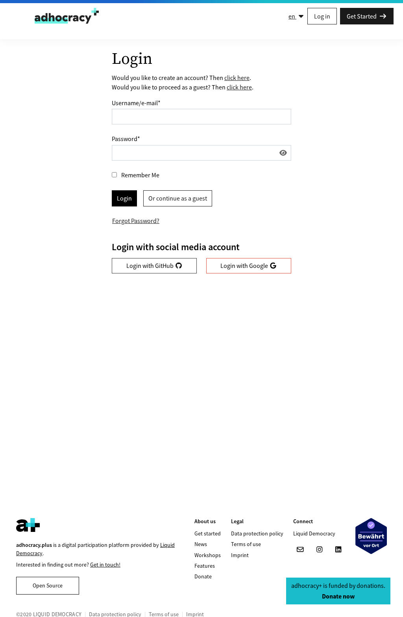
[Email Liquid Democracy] (300, 550)
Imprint (240, 555)
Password (126, 139)
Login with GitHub (150, 265)
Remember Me (140, 175)
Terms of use (246, 544)
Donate (203, 576)
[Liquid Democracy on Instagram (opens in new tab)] (319, 550)
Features (204, 565)
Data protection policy (257, 533)
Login (124, 198)
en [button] (292, 16)
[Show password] (283, 153)
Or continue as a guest (177, 198)
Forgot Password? (135, 221)
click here (237, 78)
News (200, 544)
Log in (322, 16)
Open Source (48, 585)
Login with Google (244, 265)
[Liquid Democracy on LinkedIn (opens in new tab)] (338, 550)
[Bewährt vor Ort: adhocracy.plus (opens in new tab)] (371, 536)
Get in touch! (105, 564)
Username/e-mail (136, 103)
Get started (207, 533)
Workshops (207, 555)
